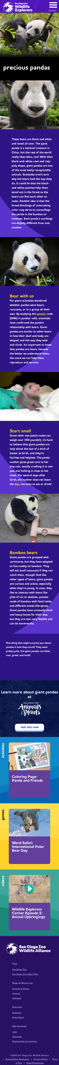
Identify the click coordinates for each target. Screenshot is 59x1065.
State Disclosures (35, 1063)
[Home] (19, 7)
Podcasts (16, 998)
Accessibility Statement (17, 1059)
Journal (16, 993)
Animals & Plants (20, 988)
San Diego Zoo (19, 969)
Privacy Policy (41, 1059)
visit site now (30, 727)
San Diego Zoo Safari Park (25, 974)
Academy (16, 1012)
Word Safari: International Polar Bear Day (28, 846)
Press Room (18, 1017)
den (17, 484)
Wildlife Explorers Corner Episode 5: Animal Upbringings (28, 913)
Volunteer (17, 1036)
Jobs (14, 1032)
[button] (53, 6)
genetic (41, 314)
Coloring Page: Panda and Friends (27, 778)
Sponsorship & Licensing (24, 1041)
